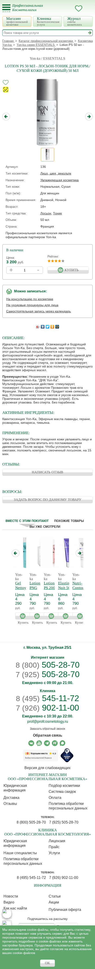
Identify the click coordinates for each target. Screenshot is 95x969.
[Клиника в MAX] (7, 913)
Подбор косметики (64, 786)
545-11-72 (47, 698)
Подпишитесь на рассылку (47, 919)
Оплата (55, 798)
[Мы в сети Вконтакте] (31, 743)
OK (47, 963)
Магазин (17, 21)
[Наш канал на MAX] (62, 743)
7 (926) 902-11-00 (63, 878)
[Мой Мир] (57, 325)
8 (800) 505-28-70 (31, 822)
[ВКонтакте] (42, 325)
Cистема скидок (62, 792)
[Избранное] (78, 9)
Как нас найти (15, 908)
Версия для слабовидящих (47, 768)
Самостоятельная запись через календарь (38, 311)
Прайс (54, 847)
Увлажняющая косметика (59, 180)
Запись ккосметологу (60, 8)
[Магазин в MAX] (7, 925)
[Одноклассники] (52, 325)
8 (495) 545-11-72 (31, 878)
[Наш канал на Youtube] (39, 743)
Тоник (57, 213)
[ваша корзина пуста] (88, 8)
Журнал (74, 21)
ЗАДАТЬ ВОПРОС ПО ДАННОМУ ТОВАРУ (47, 499)
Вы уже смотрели (45, 526)
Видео (8, 902)
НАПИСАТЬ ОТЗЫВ (47, 472)
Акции (54, 902)
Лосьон (45, 213)
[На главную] (30, 10)
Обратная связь (47, 735)
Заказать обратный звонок (47, 728)
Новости (10, 896)
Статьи (55, 896)
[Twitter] (47, 325)
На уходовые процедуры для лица (32, 305)
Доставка (11, 798)
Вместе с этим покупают (27, 521)
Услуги (54, 853)
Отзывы (10, 804)
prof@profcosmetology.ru (47, 721)
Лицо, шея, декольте (55, 173)
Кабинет (69, 8)
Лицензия (57, 841)
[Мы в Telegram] (47, 743)
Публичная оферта (65, 910)
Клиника (48, 21)
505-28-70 (48, 665)
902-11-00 (47, 707)
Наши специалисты (20, 853)
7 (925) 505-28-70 (63, 822)
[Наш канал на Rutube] (55, 743)
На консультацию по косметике (29, 299)
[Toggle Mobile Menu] (6, 8)
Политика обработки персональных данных (68, 806)
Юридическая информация (15, 788)
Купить (23, 615)
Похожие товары (69, 521)
